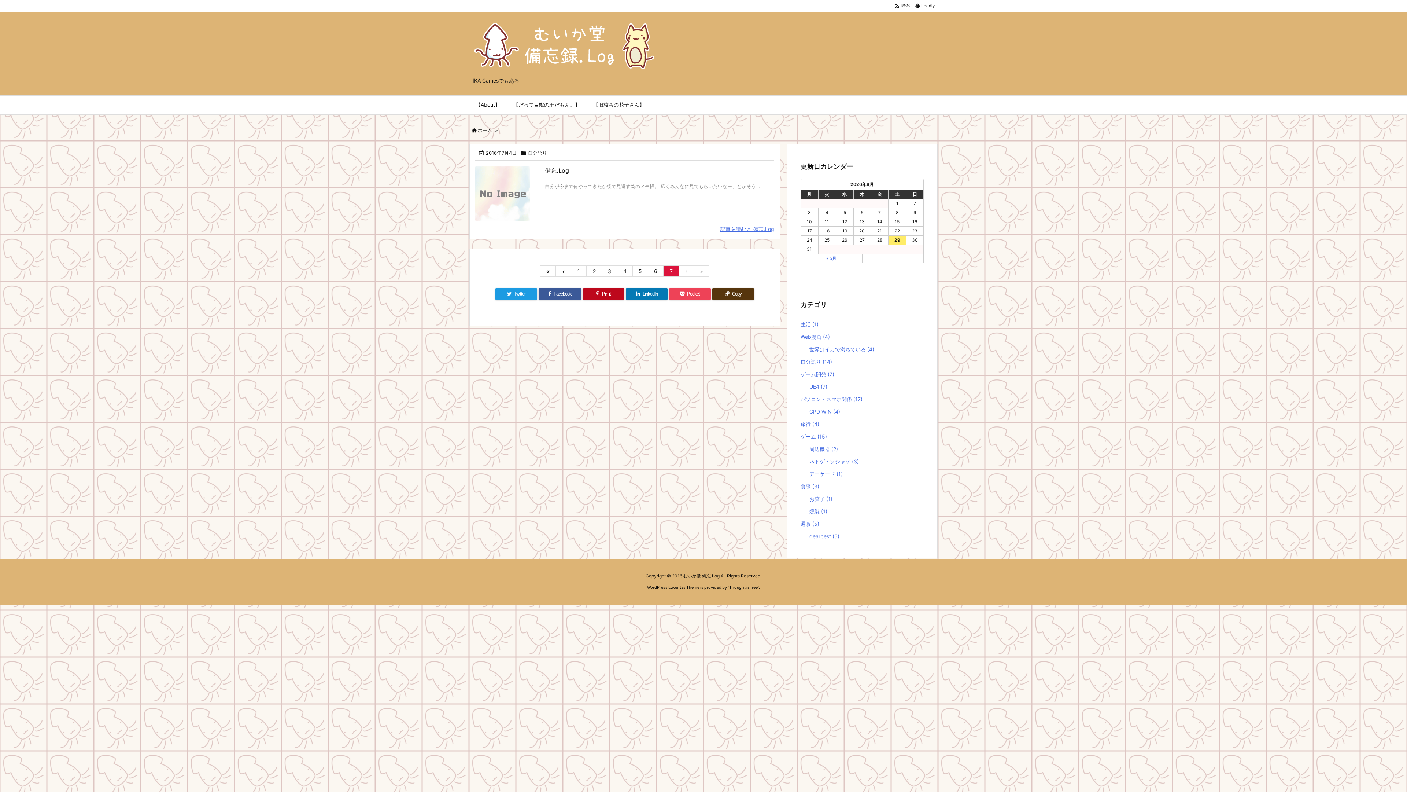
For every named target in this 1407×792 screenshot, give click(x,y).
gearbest (824, 536)
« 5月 (831, 258)
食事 (810, 486)
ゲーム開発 (817, 374)
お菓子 (820, 499)
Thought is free (743, 587)
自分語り (537, 153)
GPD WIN (824, 411)
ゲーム (814, 436)
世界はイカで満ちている (841, 349)
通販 (810, 524)
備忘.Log (557, 170)
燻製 (818, 511)
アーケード (826, 474)
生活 (810, 324)
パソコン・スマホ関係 (832, 399)
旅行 (810, 424)
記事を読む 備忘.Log (747, 229)
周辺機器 (823, 449)
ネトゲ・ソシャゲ (834, 461)
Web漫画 (815, 337)
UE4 (818, 387)
